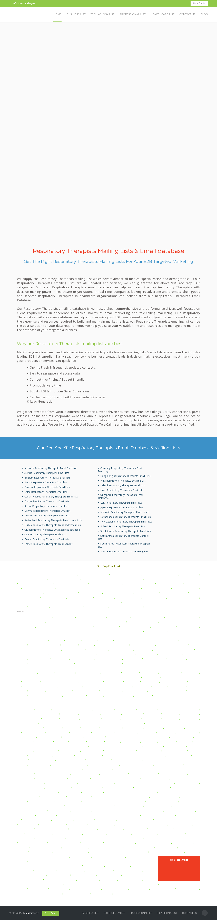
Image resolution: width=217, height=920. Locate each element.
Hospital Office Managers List (139, 583)
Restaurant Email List (154, 659)
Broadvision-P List (26, 737)
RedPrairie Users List (100, 838)
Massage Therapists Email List (76, 626)
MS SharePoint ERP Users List (124, 815)
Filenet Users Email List (149, 751)
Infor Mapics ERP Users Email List (96, 783)
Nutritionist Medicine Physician (182, 617)
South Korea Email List (164, 695)
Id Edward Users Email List (155, 778)
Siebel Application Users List (146, 866)
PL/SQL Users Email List (145, 833)
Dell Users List (184, 741)
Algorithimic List (152, 714)
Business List (90, 913)
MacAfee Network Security (106, 797)
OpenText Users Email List (83, 829)
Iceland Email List (132, 677)
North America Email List (58, 691)
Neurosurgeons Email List (63, 574)
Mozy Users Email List (184, 806)
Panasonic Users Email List (68, 833)
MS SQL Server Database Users (158, 815)
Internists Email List (104, 597)
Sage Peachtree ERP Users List (106, 847)
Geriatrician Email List (48, 626)
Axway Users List (53, 728)
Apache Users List (131, 718)
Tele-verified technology (29, 884)
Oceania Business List (135, 691)
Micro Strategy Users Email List (128, 801)
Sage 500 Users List (190, 838)
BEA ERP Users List (132, 728)
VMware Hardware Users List (86, 889)
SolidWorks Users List (122, 884)
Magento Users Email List (135, 797)
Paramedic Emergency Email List (126, 606)
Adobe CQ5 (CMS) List (188, 709)
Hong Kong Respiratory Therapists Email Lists (125, 476)
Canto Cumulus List (117, 737)
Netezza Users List (28, 824)
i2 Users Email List (42, 769)
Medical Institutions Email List (128, 579)
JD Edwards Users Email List (119, 792)
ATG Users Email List (133, 723)
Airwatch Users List (90, 714)
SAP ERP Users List (136, 856)
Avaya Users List (33, 728)
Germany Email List (27, 672)
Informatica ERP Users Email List (156, 783)
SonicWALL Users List (59, 875)
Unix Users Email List (146, 884)
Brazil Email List (130, 672)
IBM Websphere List (102, 778)
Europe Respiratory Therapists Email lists (46, 501)
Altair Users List (171, 714)
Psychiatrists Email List (146, 593)
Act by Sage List (84, 709)
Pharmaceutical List (64, 617)
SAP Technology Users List (121, 861)
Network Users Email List (128, 824)
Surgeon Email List (130, 588)
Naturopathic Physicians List (135, 626)
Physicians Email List (189, 579)
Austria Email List (176, 686)
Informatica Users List (187, 783)
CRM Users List (149, 741)
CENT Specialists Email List (91, 617)
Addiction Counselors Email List (66, 606)
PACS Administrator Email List (142, 622)
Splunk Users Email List (83, 875)
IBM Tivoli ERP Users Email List (51, 778)
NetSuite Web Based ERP (101, 824)
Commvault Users (131, 741)
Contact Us (189, 913)
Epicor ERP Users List (175, 746)
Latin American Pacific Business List (167, 691)
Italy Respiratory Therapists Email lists (121, 502)
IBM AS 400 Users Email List (98, 769)
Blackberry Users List (57, 732)
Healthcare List (167, 913)
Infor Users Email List (127, 783)
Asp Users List (66, 723)
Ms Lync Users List (46, 815)
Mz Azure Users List (63, 820)
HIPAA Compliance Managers (175, 622)
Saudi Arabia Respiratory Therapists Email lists (125, 531)
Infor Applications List (182, 778)
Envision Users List (152, 746)
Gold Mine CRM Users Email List (120, 755)
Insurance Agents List (63, 663)
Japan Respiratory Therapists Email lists (121, 507)
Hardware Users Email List (70, 760)
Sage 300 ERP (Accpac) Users (127, 838)
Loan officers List (60, 659)
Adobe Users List (26, 714)
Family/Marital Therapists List (126, 574)
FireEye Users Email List (174, 751)
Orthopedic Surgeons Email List (61, 593)
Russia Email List (143, 695)
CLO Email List (87, 645)
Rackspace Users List (77, 838)
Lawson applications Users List (174, 792)
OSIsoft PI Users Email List (38, 833)
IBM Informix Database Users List (52, 774)
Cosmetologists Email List (186, 588)
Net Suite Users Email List (167, 820)
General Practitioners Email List (65, 602)
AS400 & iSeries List (27, 723)
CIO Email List (121, 640)
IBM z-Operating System (126, 778)
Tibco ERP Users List (98, 884)
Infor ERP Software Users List (61, 783)
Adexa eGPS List (166, 709)
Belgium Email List (113, 682)
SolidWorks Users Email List (31, 875)
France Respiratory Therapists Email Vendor (48, 544)
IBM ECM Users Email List (177, 769)
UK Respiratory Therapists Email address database (52, 529)
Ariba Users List (171, 718)
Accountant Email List (73, 649)
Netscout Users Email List (52, 824)
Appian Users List (152, 718)
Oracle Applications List (110, 829)
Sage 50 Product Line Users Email (161, 838)
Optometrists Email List (163, 626)
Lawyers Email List (84, 663)
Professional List (141, 913)
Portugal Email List (70, 677)
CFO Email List (89, 640)
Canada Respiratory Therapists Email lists (47, 487)
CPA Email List (186, 649)
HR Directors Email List (121, 649)
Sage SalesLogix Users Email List (167, 852)
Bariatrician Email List (81, 622)
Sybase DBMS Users (88, 879)
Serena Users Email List (118, 866)
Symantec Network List (130, 879)
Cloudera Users (77, 741)
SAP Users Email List (38, 861)
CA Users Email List (73, 737)
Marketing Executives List (109, 663)
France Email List (142, 686)
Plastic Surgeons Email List (162, 602)
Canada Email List (111, 672)
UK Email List (125, 686)
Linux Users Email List (78, 797)
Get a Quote (199, 3)
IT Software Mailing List (45, 792)
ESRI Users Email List (92, 751)
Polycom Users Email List (171, 833)
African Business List (111, 691)
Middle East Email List (74, 695)
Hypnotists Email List (57, 622)
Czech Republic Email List (173, 682)
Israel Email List (95, 695)
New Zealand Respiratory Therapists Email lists (126, 521)
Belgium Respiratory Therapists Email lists (47, 477)
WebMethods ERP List (187, 889)
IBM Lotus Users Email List (85, 774)
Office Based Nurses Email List (38, 588)
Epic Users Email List (101, 893)
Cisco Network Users (182, 737)
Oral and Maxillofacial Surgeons (34, 617)
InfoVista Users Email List (30, 787)
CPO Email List (52, 645)
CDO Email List (186, 640)
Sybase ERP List (109, 879)
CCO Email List (170, 640)
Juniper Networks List (145, 792)
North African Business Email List (45, 695)
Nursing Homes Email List (109, 659)
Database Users (167, 741)
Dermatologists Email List (128, 597)
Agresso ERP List (69, 714)
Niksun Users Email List (155, 824)
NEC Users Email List (105, 820)
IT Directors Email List (97, 649)
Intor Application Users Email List (152, 787)
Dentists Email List (111, 602)
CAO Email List (40, 640)
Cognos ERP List (95, 741)
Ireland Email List (31, 682)
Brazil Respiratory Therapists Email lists (45, 482)
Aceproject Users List (63, 709)
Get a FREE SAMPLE (179, 859)
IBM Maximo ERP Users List (143, 774)
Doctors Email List (126, 654)
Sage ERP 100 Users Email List (119, 843)
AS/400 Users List (190, 718)
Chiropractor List (39, 654)
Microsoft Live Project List (78, 806)
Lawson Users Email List (52, 797)
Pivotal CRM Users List (119, 833)
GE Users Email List (63, 755)
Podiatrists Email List (188, 626)
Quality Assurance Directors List (70, 583)
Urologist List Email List (154, 597)
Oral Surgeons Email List (53, 597)
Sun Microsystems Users (29, 879)
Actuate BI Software (125, 709)
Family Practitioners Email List (32, 602)
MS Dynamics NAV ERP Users (180, 810)
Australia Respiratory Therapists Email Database (50, 468)
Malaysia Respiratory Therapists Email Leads (124, 512)
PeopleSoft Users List (95, 833)
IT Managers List (143, 649)
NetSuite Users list (76, 824)
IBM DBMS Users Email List (148, 769)
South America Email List (85, 691)
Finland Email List (150, 682)
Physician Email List (146, 654)
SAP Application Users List (64, 861)
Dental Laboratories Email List (32, 631)
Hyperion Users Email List (168, 764)
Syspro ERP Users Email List (158, 879)
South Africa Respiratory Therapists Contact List (123, 537)
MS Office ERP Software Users (73, 815)
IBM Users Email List (79, 778)
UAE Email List (50, 686)
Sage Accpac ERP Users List (32, 843)
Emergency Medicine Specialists (161, 579)
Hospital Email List (189, 574)
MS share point (99, 815)
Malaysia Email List (26, 677)
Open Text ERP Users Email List (51, 829)
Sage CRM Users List (92, 843)
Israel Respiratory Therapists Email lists (121, 490)
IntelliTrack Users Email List (118, 787)
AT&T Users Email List (109, 723)
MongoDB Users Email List (157, 806)
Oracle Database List (135, 829)
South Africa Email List (91, 682)
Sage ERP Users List (183, 843)
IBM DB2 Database (123, 769)
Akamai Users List (111, 714)
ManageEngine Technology (165, 797)
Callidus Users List (94, 737)
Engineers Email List (38, 659)
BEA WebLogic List (153, 728)
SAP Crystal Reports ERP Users (109, 856)
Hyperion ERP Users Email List (137, 764)
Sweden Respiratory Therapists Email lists (47, 515)
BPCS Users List (147, 732)
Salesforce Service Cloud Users (106, 852)
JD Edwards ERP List (93, 792)
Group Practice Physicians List (109, 622)
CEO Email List (24, 640)
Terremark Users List (75, 884)
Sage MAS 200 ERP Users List (45, 847)
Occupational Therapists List (63, 631)
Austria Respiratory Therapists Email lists (46, 472)
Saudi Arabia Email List (70, 686)
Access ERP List (43, 709)
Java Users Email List (70, 792)
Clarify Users (60, 741)
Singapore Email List (170, 672)
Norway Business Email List (119, 695)
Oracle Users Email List (160, 829)
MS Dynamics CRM (81, 810)
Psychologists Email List (96, 606)
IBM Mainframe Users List (114, 774)
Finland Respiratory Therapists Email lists (46, 539)
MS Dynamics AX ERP (59, 810)
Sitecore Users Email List (70, 870)
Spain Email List (36, 691)
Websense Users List (51, 893)
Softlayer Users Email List (128, 870)
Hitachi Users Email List (98, 760)
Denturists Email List (38, 606)
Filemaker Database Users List (119, 751)
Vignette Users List (37, 889)
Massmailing (32, 912)
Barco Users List (90, 728)
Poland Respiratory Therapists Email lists (122, 526)
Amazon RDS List (190, 714)
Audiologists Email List (155, 631)
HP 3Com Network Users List (127, 760)
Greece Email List (50, 682)
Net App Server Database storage (134, 820)
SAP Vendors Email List (149, 861)
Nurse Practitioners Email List (104, 588)
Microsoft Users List (103, 806)
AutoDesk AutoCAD (178, 723)
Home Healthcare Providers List (105, 583)
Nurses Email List (91, 602)
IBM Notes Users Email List (173, 774)
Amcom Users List (69, 718)
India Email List (132, 682)
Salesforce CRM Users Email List (70, 852)
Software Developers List (157, 870)
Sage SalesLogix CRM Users (138, 847)
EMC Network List (98, 746)
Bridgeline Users (166, 732)
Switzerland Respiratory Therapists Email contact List (53, 520)
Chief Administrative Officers (46, 649)
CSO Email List (35, 645)
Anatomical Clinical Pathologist (183, 597)
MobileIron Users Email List (128, 806)
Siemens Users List (45, 870)
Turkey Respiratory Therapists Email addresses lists (52, 525)
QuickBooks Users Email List (50, 838)
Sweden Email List (112, 677)
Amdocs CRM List (111, 718)
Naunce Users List (84, 820)
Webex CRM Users (139, 889)
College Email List (87, 654)
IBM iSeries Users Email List (67, 769)
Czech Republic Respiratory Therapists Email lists (51, 496)
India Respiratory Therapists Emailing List (122, 480)
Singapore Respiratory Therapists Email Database (120, 496)
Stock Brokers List (176, 659)
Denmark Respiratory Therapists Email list (47, 510)
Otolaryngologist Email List (173, 593)
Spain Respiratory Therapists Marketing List (124, 551)
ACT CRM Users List (103, 709)
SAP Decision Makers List (93, 861)
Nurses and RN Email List (169, 583)
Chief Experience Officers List (172, 645)
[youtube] (205, 913)
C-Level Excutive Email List (63, 654)
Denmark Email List (91, 677)
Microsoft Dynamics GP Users (161, 801)
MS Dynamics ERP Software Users (110, 810)
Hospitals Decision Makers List (64, 579)
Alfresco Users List (132, 714)
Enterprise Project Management (125, 746)
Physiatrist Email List (118, 617)
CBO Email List (154, 640)
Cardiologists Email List (106, 626)
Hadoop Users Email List (42, 760)
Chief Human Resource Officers (112, 645)
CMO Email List (72, 640)
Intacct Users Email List (58, 787)
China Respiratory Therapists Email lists (45, 491)
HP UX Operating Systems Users (69, 764)
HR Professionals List (39, 663)
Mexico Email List (148, 672)
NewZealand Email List (88, 672)
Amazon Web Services (28, 718)
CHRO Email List (69, 645)
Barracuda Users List (111, 728)
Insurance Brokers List (170, 654)
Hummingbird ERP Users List (104, 764)
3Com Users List (25, 709)
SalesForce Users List (136, 852)
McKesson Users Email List (96, 801)
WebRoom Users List (27, 893)
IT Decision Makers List (165, 649)
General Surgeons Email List (118, 593)
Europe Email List (108, 686)
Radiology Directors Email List (147, 617)
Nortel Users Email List (180, 824)
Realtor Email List (132, 659)
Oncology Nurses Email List (157, 588)
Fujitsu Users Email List (40, 755)
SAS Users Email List (71, 866)
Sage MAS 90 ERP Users (75, 847)
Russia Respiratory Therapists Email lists (46, 506)
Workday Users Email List (76, 893)
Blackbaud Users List (33, 732)
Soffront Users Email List (99, 870)
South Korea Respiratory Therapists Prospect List (124, 545)
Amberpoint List (50, 718)
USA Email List (46, 672)
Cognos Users (112, 741)
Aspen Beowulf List (86, 723)
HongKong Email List (48, 677)
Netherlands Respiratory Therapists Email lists (125, 516)
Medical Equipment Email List (96, 579)
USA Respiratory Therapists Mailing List (45, 534)
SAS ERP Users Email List (46, 866)
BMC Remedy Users (103, 732)
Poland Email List (151, 677)
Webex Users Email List (162, 889)
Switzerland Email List (173, 677)
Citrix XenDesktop (43, 741)
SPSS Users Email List (134, 875)
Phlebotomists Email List (135, 602)
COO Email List (137, 640)
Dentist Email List (106, 654)
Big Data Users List (174, 728)
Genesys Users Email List (88, 755)
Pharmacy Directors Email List (95, 631)
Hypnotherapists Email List (30, 622)
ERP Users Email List (69, 751)
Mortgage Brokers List (82, 659)
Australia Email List (64, 672)
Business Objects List (49, 737)
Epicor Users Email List (46, 751)
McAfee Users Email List (67, 801)
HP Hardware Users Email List (159, 760)
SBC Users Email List (93, 866)
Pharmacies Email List (90, 593)
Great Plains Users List (178, 755)
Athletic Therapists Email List (93, 574)
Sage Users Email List (40, 852)
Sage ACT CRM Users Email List (64, 843)
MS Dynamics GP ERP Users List (146, 810)
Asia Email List (91, 686)
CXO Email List (105, 640)
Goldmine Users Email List (151, 755)
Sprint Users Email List (109, 875)
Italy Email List (159, 686)
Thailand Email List (31, 686)
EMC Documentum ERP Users (73, 746)
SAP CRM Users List (81, 856)
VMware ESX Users (59, 889)
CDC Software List (138, 737)
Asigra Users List (48, 723)
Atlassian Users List (156, 723)
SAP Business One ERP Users (53, 856)
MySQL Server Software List (36, 820)
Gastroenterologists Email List (32, 574)
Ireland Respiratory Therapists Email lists (122, 485)
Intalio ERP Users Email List (87, 787)
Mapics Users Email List (41, 801)
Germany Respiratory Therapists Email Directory (120, 470)
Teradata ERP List (53, 884)
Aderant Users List (146, 709)
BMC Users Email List (126, 732)
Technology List (114, 913)
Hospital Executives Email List (32, 579)
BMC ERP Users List (81, 732)
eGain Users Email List (44, 746)
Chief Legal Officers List (143, 645)
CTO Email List (56, 640)
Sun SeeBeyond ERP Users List (60, 879)
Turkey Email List (69, 682)
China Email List (191, 672)
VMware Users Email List (115, 889)
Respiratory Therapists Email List (35, 583)
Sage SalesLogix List (165, 847)
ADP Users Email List (47, 714)
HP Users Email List (39, 764)
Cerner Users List (159, 737)
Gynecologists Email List (80, 597)
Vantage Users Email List (172, 884)
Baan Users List (71, 728)
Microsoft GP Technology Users (47, 806)
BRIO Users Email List (188, 732)
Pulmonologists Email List (30, 593)
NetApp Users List (191, 820)
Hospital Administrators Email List (160, 574)
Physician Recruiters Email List (127, 631)
